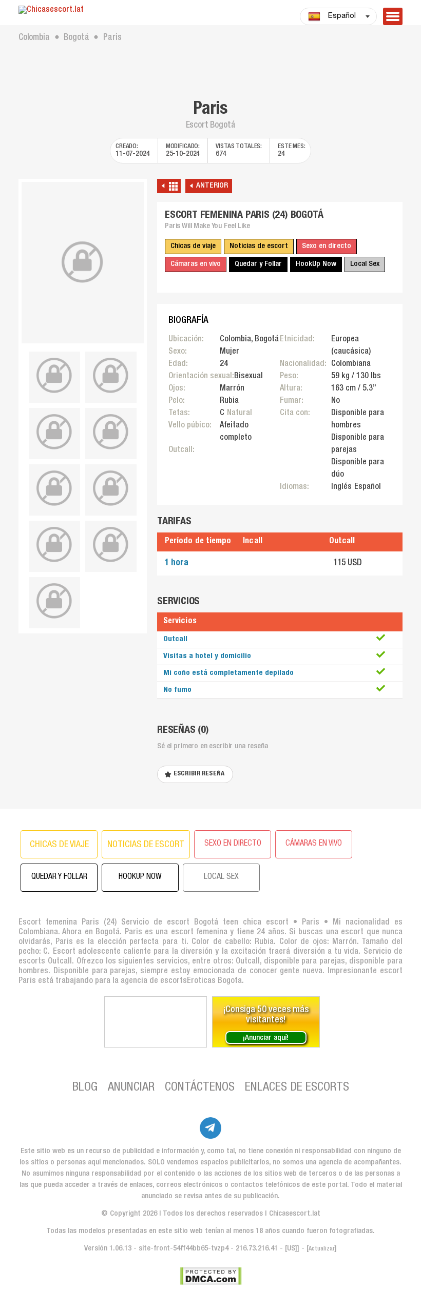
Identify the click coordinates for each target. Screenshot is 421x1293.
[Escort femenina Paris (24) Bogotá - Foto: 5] (111, 432)
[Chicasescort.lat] (82, 10)
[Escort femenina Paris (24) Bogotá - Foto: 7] (111, 488)
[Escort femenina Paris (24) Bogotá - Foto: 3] (111, 376)
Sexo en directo (326, 246)
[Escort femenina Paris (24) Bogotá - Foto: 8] (54, 545)
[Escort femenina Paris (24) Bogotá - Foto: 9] (111, 545)
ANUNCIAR (131, 1088)
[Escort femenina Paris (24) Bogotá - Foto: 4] (54, 432)
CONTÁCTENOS (200, 1088)
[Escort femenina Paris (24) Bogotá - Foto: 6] (54, 488)
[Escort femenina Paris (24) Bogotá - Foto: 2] (54, 376)
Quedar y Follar (258, 264)
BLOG (85, 1088)
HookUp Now (316, 264)
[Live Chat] (155, 1022)
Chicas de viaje (193, 246)
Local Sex (364, 264)
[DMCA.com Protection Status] (211, 1276)
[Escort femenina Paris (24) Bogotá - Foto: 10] (54, 601)
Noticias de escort (258, 246)
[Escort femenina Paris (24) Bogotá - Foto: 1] (83, 262)
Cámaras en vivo (195, 264)
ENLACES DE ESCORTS (297, 1088)
